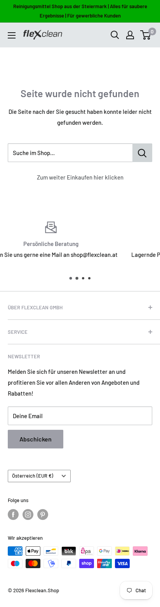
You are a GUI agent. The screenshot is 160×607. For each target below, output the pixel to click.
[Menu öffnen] (12, 35)
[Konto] (130, 35)
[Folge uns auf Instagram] (28, 514)
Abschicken (35, 439)
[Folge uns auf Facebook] (13, 514)
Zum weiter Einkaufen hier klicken (80, 177)
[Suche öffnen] (115, 35)
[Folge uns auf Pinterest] (42, 514)
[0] (146, 35)
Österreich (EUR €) (32, 476)
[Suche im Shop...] (142, 152)
